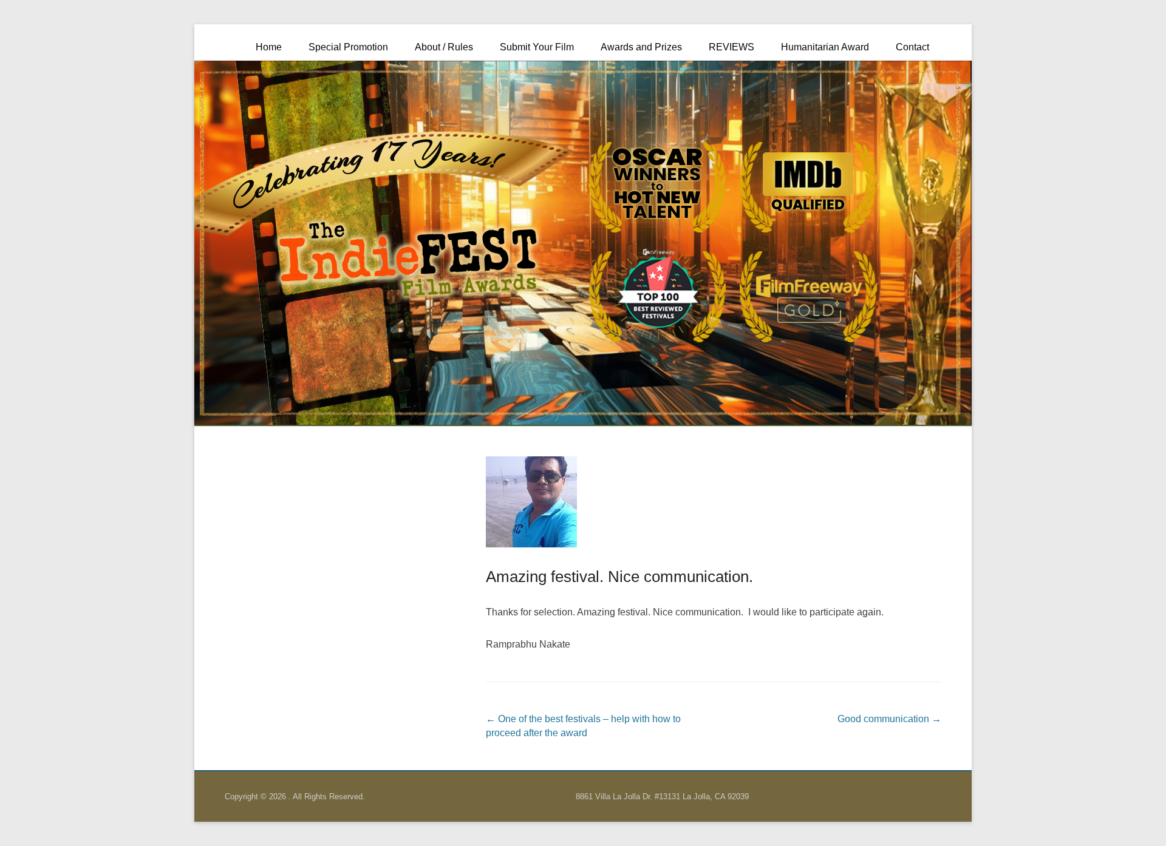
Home (269, 47)
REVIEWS (731, 47)
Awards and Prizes (641, 47)
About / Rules (444, 47)
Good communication (889, 719)
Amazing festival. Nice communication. (619, 576)
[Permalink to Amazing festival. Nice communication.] (713, 501)
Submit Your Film (537, 47)
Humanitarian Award (825, 47)
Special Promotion (348, 47)
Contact (912, 47)
